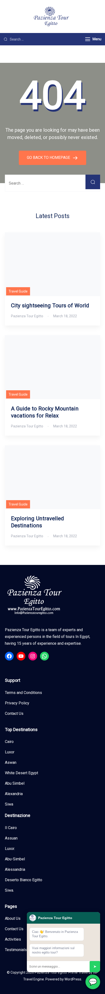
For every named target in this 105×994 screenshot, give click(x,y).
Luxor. (10, 848)
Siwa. (9, 890)
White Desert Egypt (21, 773)
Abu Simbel (14, 783)
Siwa (9, 804)
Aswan (10, 762)
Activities (13, 939)
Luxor (9, 752)
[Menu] (87, 39)
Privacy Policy (17, 703)
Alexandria (14, 793)
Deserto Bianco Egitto (23, 880)
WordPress (72, 979)
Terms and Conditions (23, 692)
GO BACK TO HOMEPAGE (49, 157)
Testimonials (16, 949)
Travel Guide (18, 291)
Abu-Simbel (15, 859)
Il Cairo (11, 827)
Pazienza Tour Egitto (51, 972)
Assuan (11, 838)
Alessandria (15, 869)
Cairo (9, 741)
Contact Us (14, 713)
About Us (13, 918)
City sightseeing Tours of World (50, 305)
